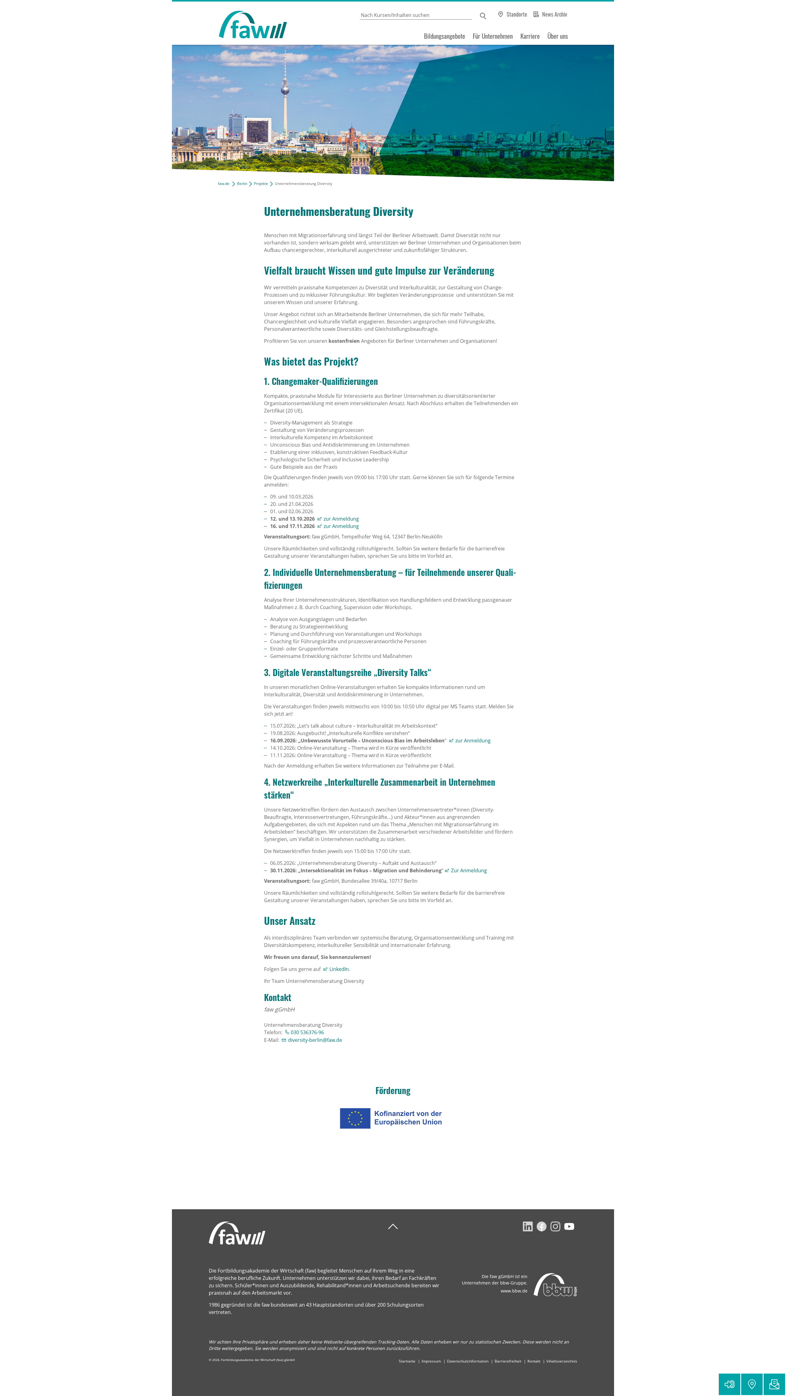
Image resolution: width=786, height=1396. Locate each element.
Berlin (242, 183)
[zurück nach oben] (393, 1227)
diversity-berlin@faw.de (315, 1040)
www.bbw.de (514, 1291)
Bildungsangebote (444, 36)
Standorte (517, 14)
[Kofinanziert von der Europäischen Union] (393, 1118)
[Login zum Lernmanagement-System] (729, 1384)
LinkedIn (339, 969)
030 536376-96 (307, 1032)
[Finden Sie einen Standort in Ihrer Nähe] (752, 1384)
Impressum (431, 1361)
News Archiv (554, 14)
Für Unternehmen (493, 36)
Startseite (407, 1361)
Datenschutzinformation (467, 1361)
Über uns (557, 36)
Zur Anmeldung (469, 870)
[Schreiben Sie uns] (774, 1384)
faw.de (223, 183)
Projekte (261, 183)
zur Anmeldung (341, 518)
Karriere (530, 36)
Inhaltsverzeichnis (562, 1361)
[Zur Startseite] (229, 23)
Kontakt (533, 1361)
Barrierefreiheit (508, 1361)
